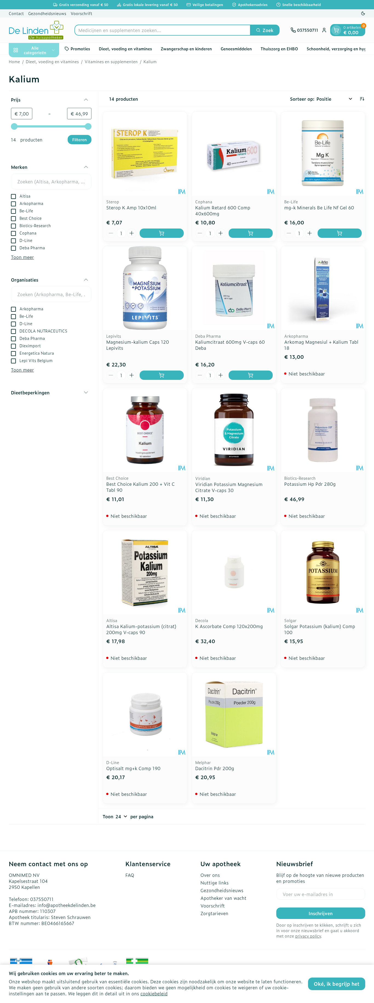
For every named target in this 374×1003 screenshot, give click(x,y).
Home (14, 61)
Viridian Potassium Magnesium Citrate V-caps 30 (229, 487)
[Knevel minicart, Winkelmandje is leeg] (336, 30)
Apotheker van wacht (223, 898)
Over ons (210, 875)
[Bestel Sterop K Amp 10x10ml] (162, 233)
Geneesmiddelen (236, 48)
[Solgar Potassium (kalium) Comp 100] (323, 572)
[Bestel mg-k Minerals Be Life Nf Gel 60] (340, 233)
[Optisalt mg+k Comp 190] (145, 714)
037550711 (42, 899)
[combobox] (162, 30)
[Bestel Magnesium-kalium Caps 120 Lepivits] (162, 375)
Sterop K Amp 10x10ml (131, 207)
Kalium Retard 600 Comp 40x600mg (222, 210)
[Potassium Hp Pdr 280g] (323, 430)
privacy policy (308, 936)
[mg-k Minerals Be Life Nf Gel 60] (323, 154)
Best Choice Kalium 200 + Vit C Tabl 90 (140, 487)
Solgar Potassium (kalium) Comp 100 (319, 629)
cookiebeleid (154, 993)
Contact (16, 13)
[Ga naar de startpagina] (36, 30)
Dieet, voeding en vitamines (125, 48)
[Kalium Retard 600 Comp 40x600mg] (234, 154)
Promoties (80, 48)
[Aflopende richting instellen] (362, 98)
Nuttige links (214, 883)
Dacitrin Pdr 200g (214, 768)
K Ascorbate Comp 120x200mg (229, 626)
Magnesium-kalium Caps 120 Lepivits (137, 345)
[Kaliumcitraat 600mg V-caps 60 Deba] (234, 288)
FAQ (129, 875)
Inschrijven (321, 913)
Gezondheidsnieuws (47, 13)
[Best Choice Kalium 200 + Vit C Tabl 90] (145, 430)
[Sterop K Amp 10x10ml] (145, 154)
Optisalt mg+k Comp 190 (133, 768)
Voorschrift (81, 13)
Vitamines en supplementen (111, 61)
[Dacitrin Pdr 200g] (234, 714)
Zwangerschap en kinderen (186, 48)
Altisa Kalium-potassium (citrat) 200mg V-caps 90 (141, 629)
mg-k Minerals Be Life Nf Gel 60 (319, 207)
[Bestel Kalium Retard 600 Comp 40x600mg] (251, 233)
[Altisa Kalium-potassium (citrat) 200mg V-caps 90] (145, 572)
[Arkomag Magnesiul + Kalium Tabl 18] (323, 288)
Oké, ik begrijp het (336, 983)
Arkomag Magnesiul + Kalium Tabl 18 (321, 345)
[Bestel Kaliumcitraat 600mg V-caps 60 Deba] (251, 375)
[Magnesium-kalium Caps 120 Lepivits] (145, 288)
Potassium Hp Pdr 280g (310, 484)
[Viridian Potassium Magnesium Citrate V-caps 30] (234, 430)
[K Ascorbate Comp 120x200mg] (234, 572)
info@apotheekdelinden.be (67, 905)
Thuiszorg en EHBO (279, 48)
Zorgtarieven (214, 913)
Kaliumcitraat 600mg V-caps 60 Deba (230, 345)
